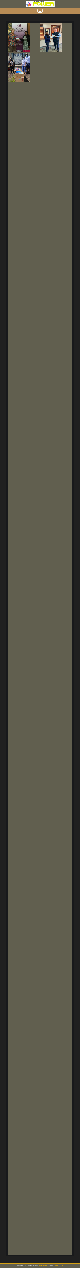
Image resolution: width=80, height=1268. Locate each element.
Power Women (42, 1265)
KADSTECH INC (59, 1265)
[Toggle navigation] (40, 11)
